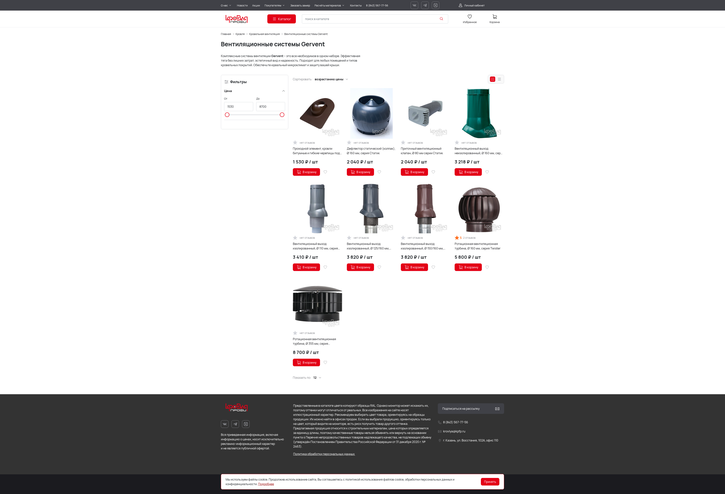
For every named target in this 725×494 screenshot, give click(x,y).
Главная (226, 34)
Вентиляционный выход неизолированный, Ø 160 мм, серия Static (479, 150)
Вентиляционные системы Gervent (306, 34)
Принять (490, 482)
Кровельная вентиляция (264, 34)
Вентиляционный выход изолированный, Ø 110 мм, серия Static (315, 246)
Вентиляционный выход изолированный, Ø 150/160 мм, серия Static (422, 246)
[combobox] (375, 18)
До (258, 98)
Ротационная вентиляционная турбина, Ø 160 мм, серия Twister (478, 246)
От (225, 98)
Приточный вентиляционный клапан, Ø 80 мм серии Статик (422, 150)
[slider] (227, 114)
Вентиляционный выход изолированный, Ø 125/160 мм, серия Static (368, 246)
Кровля (240, 34)
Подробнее (266, 484)
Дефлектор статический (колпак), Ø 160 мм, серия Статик (371, 150)
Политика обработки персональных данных (324, 454)
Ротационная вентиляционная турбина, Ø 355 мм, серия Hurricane (314, 341)
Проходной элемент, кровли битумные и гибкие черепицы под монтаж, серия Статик (316, 150)
